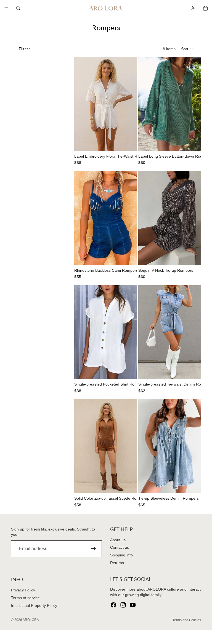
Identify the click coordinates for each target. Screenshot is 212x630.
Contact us (119, 547)
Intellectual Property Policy (34, 605)
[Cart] (205, 8)
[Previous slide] (80, 104)
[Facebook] (113, 605)
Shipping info (121, 555)
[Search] (18, 8)
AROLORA (31, 620)
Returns (117, 563)
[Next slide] (131, 104)
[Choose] (128, 142)
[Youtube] (132, 605)
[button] (187, 49)
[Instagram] (123, 605)
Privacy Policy (23, 590)
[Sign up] (93, 549)
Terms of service (25, 598)
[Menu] (6, 8)
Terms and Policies (187, 620)
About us (118, 540)
